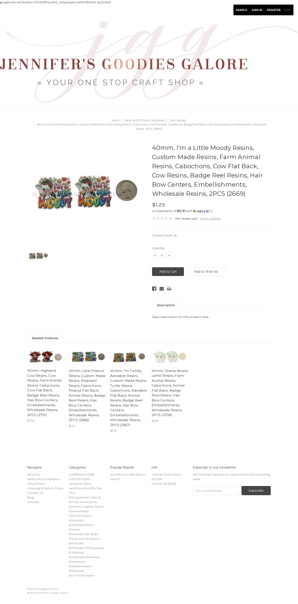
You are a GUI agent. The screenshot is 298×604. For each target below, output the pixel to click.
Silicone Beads (79, 511)
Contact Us (35, 493)
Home (115, 120)
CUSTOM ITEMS (79, 479)
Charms (74, 529)
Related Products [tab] (45, 338)
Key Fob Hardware (81, 575)
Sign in (257, 10)
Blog (30, 497)
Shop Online (36, 484)
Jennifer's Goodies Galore (127, 474)
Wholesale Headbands (84, 557)
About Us (33, 474)
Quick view (46, 353)
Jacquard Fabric (80, 484)
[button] (211, 211)
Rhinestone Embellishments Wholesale (80, 566)
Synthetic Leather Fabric (86, 507)
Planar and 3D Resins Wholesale (144, 120)
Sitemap (33, 502)
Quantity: (158, 248)
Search (241, 10)
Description (166, 305)
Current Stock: (164, 235)
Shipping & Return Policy (45, 488)
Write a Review (210, 218)
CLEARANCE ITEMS (81, 474)
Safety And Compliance (43, 479)
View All (115, 479)
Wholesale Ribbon (81, 525)
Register (274, 10)
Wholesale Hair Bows (83, 534)
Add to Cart (46, 361)
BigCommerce (50, 588)
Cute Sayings (178, 120)
